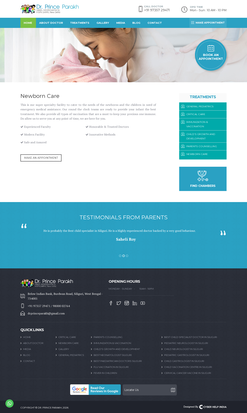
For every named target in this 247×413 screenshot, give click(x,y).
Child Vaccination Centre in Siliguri (188, 367)
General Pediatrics (71, 355)
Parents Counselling (108, 337)
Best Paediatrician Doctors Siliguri (118, 361)
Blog (136, 22)
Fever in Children (105, 373)
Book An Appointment (211, 57)
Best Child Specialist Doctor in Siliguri (190, 337)
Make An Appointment (41, 157)
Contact (155, 22)
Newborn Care (68, 343)
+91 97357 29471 (157, 10)
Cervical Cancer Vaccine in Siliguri (187, 373)
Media (120, 22)
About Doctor (51, 22)
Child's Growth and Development (117, 349)
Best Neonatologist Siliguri (113, 355)
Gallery (103, 22)
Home (28, 22)
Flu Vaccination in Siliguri (111, 367)
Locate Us (131, 390)
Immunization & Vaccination (112, 343)
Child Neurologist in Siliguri (183, 349)
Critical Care (67, 337)
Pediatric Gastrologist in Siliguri (186, 355)
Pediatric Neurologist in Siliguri (186, 343)
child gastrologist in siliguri (184, 361)
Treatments (79, 22)
